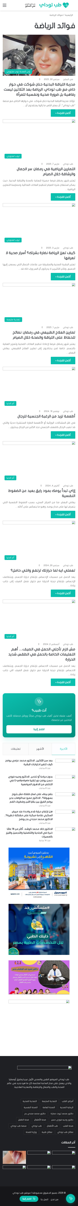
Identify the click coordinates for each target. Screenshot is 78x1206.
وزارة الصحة (31, 1132)
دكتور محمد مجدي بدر (35, 1113)
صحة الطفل (23, 1120)
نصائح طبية (47, 1132)
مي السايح (68, 79)
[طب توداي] (46, 5)
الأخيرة (63, 748)
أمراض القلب (67, 1101)
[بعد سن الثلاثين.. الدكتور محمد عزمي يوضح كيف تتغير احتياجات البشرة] (65, 765)
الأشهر (40, 748)
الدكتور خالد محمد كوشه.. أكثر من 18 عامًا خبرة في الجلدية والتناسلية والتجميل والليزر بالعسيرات (29, 833)
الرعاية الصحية (66, 1107)
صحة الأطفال (40, 1120)
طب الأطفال (52, 1126)
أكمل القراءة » (63, 113)
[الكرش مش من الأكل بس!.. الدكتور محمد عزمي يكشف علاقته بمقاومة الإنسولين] (14, 1171)
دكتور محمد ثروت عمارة (62, 1113)
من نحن (54, 1199)
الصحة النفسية (31, 1107)
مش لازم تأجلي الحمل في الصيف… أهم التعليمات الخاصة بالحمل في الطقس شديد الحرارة (41, 654)
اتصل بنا (44, 1199)
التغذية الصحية (30, 1101)
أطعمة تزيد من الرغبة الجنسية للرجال (46, 416)
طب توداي (68, 164)
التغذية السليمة (49, 1101)
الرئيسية (69, 15)
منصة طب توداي (18, 1126)
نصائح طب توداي (65, 1132)
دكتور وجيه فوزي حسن (62, 1120)
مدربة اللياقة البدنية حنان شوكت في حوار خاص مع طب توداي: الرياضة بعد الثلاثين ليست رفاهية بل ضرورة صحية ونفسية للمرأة (39, 89)
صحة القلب (68, 1126)
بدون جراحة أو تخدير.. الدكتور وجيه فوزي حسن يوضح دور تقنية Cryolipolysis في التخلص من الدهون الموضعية (30, 780)
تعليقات (15, 748)
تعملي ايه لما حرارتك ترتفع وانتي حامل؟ (43, 570)
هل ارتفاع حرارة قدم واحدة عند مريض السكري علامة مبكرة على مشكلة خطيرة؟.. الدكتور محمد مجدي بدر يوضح (29, 815)
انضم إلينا (39, 729)
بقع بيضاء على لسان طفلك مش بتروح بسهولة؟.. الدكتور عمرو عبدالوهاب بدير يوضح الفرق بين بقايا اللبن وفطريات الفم (31, 798)
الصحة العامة (49, 1107)
